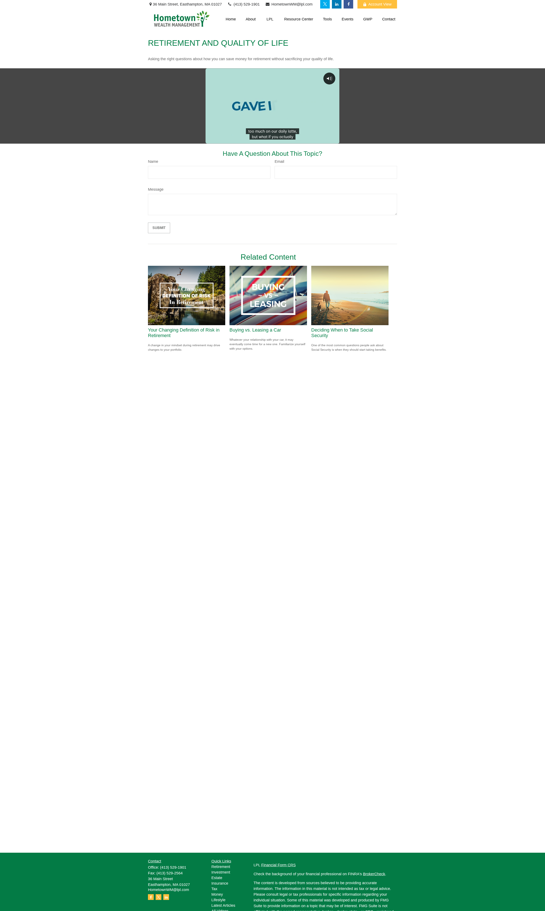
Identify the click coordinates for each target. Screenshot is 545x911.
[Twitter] (325, 4)
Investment (220, 872)
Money (217, 894)
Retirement (220, 867)
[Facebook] (348, 4)
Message (156, 189)
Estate (216, 878)
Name (153, 161)
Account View (380, 4)
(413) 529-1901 (247, 4)
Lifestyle (218, 900)
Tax (214, 889)
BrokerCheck (374, 874)
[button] (231, 19)
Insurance (219, 883)
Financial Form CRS (278, 865)
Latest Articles (223, 905)
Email (279, 161)
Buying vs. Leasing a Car (255, 330)
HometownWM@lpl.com (292, 4)
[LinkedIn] (336, 4)
